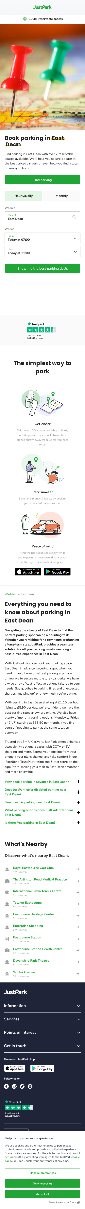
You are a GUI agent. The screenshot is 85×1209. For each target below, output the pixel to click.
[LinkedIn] (30, 1086)
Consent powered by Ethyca (62, 1202)
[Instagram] (14, 1086)
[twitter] (22, 1086)
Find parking (42, 180)
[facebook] (6, 1086)
